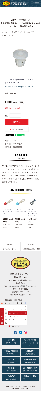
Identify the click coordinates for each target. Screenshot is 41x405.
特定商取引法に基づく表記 (31, 249)
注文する (16, 122)
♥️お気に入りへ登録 (16, 129)
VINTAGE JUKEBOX (30, 377)
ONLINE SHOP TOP (30, 342)
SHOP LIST (11, 360)
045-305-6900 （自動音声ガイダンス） (23, 286)
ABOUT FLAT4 (11, 341)
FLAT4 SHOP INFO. (30, 360)
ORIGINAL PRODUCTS (11, 352)
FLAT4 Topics (10, 369)
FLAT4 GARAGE (30, 352)
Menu (37, 2)
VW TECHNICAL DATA (30, 369)
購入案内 (10, 244)
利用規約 (31, 244)
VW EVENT (11, 377)
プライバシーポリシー (10, 249)
